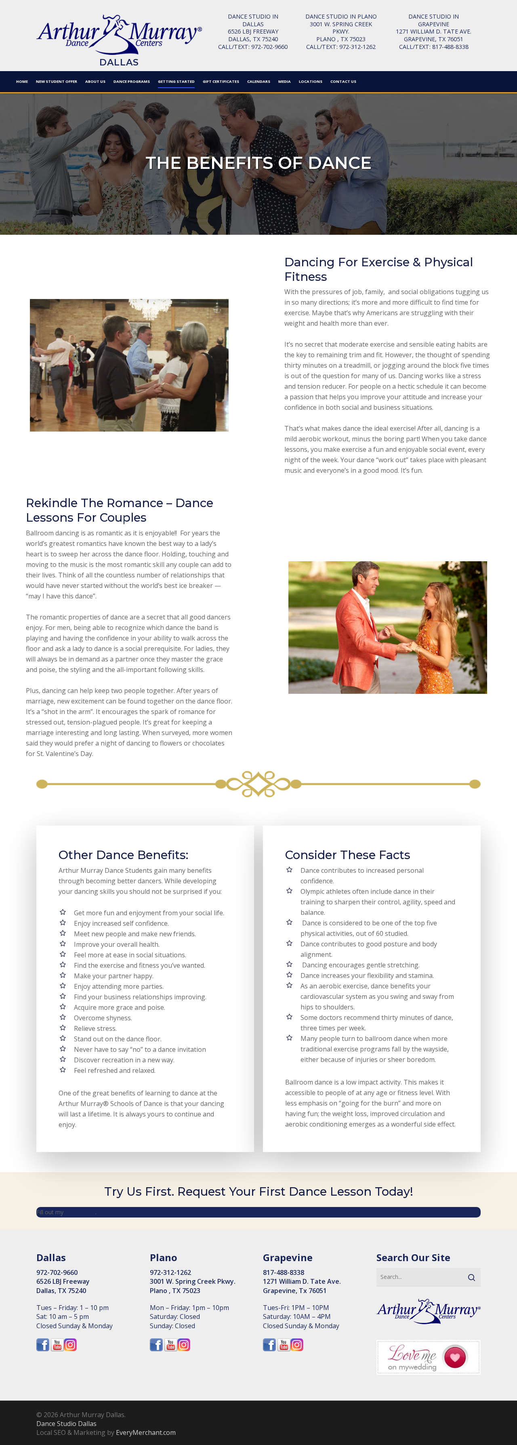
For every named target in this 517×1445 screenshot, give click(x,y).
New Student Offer (56, 81)
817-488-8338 (450, 47)
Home (22, 81)
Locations (310, 81)
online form (80, 1212)
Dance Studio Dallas (66, 1423)
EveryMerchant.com (146, 1432)
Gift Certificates (221, 81)
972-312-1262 (357, 47)
